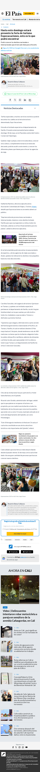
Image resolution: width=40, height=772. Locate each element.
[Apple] (27, 551)
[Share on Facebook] (10, 100)
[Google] (13, 551)
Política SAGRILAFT (12, 761)
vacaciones (8, 539)
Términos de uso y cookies (14, 759)
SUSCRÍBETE (29, 13)
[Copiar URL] (29, 100)
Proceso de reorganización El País (16, 766)
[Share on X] (15, 100)
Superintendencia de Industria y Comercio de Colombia (22, 764)
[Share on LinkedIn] (25, 100)
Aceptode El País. (20, 529)
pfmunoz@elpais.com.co (13, 769)
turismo (17, 539)
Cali (31, 539)
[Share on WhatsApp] (20, 100)
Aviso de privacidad (31, 757)
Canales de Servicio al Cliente (25, 756)
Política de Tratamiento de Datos (20, 529)
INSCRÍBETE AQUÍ (20, 534)
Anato (34, 206)
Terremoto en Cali (19, 19)
